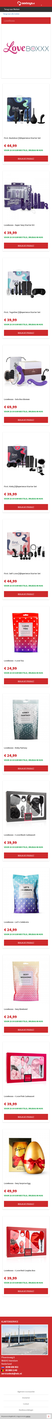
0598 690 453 (11, 1367)
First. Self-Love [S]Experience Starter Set (22, 573)
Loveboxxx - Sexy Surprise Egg (17, 1183)
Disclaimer (26, 1398)
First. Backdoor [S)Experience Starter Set (22, 138)
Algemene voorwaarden (26, 1392)
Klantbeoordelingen (26, 1410)
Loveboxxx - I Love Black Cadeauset (19, 835)
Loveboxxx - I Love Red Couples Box (19, 1270)
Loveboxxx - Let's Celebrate (16, 922)
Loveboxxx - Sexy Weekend (15, 1009)
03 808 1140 (11, 1370)
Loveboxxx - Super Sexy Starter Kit (19, 225)
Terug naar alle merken (11, 14)
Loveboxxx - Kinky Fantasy (15, 748)
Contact (26, 1404)
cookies (28, 1416)
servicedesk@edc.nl (11, 1373)
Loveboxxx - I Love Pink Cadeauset (19, 1096)
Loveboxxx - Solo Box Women (17, 399)
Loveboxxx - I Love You (14, 660)
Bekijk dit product (26, 158)
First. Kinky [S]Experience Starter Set (20, 486)
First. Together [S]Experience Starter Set (22, 312)
